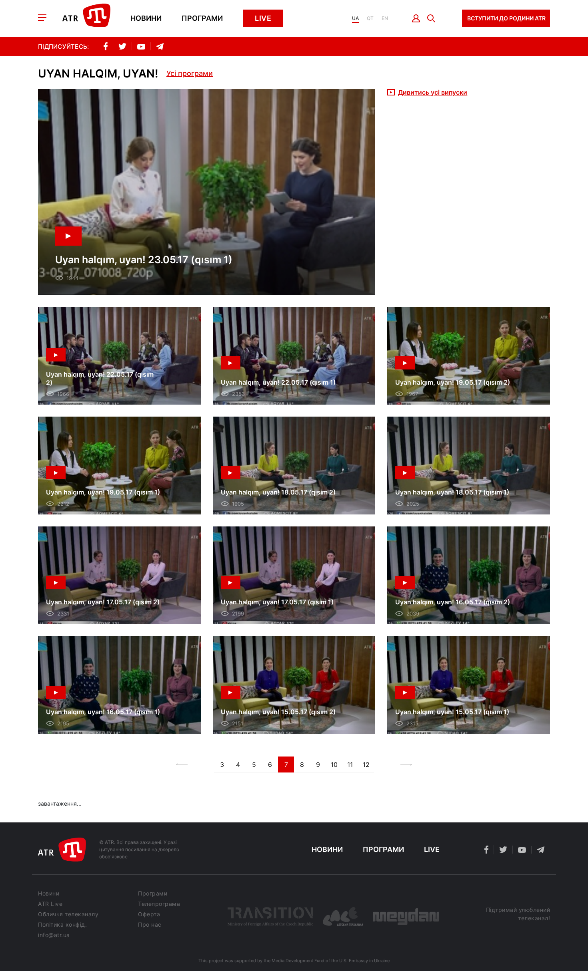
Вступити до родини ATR (506, 18)
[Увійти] (416, 18)
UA (355, 18)
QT (370, 18)
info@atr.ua (54, 935)
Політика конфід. (62, 924)
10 (334, 764)
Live (263, 18)
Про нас (150, 924)
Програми (202, 18)
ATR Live (50, 904)
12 (366, 764)
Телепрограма (159, 904)
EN (385, 18)
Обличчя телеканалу (68, 914)
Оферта (149, 914)
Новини (146, 18)
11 (350, 764)
